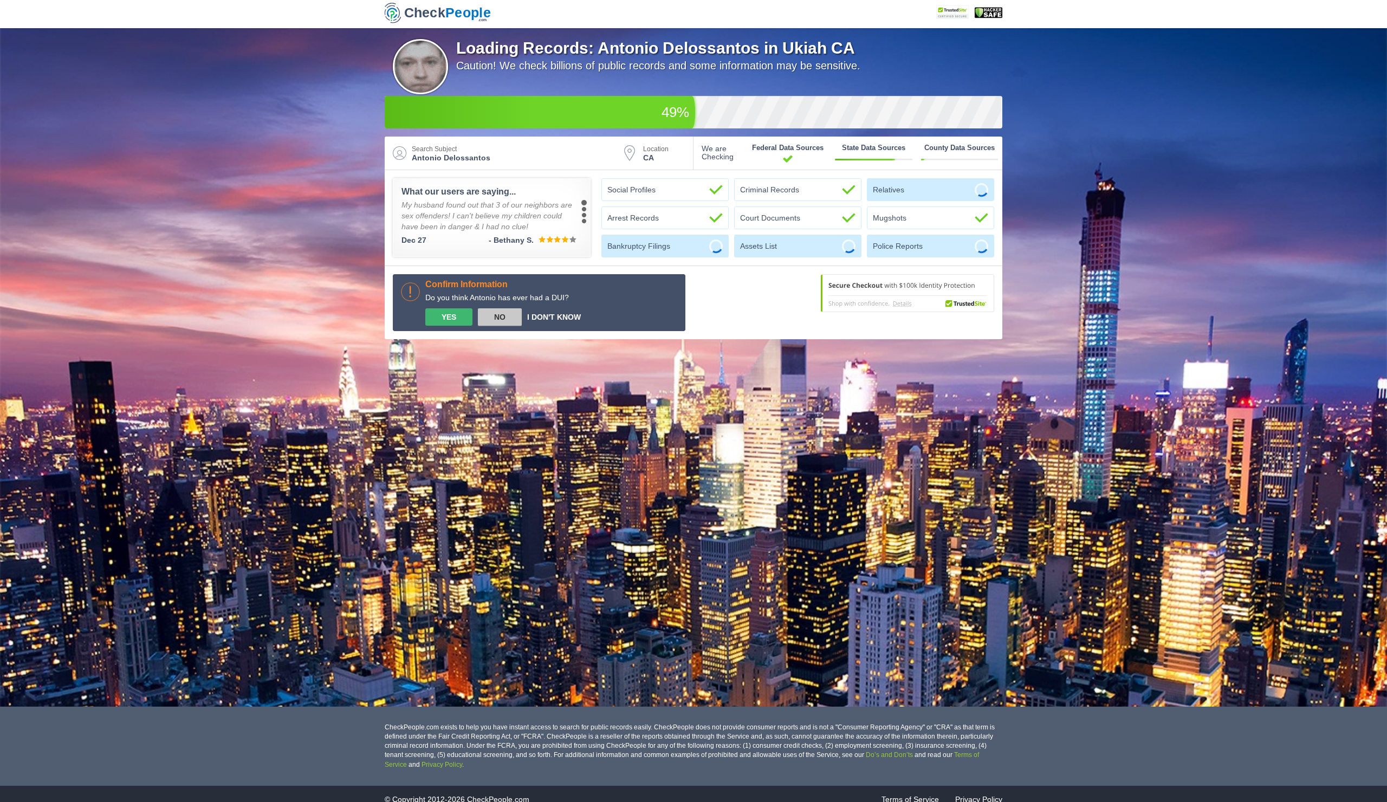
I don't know (554, 317)
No (499, 317)
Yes (449, 317)
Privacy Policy (442, 764)
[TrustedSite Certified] (952, 12)
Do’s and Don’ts (889, 755)
